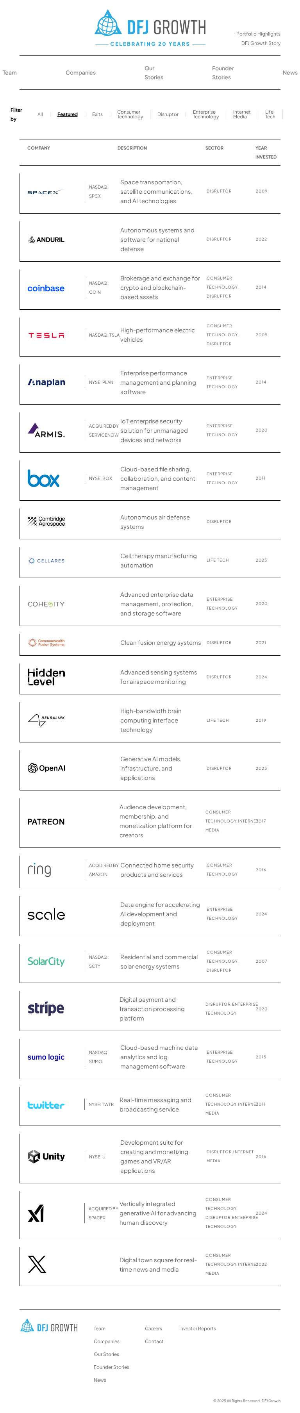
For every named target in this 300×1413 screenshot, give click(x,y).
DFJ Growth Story (260, 43)
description (132, 147)
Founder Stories (223, 72)
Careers (153, 1328)
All (40, 114)
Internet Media (242, 114)
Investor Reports (197, 1328)
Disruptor (168, 114)
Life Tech (270, 114)
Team (10, 72)
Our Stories (154, 72)
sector (214, 147)
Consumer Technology (130, 114)
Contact (154, 1341)
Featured (67, 114)
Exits (97, 114)
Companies (81, 72)
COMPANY (38, 147)
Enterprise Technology (206, 114)
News (290, 72)
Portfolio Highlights (258, 34)
